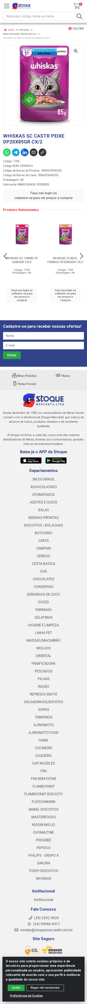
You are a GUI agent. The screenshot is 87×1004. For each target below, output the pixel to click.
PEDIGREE (43, 840)
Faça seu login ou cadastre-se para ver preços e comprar (43, 195)
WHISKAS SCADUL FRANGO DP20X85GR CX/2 (65, 260)
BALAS (43, 510)
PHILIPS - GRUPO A (44, 855)
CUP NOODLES (43, 763)
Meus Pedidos (27, 375)
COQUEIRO (43, 756)
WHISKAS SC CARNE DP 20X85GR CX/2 (22, 260)
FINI (43, 771)
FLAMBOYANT (44, 786)
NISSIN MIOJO (43, 825)
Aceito (16, 987)
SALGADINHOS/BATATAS (43, 702)
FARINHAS (43, 610)
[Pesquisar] (79, 16)
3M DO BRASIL (43, 479)
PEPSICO (43, 848)
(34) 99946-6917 (46, 924)
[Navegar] (5, 256)
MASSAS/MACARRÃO (43, 640)
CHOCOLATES (43, 579)
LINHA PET (43, 633)
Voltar (78, 29)
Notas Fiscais (26, 384)
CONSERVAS (43, 587)
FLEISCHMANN (43, 802)
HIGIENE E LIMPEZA (43, 625)
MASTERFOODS (43, 817)
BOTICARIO (43, 533)
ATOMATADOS (43, 495)
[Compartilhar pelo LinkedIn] (25, 152)
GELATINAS (44, 617)
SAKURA (43, 863)
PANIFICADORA (43, 664)
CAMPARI (43, 548)
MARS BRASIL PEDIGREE (33, 184)
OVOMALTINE (43, 832)
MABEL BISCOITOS (43, 809)
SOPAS (43, 710)
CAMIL (43, 740)
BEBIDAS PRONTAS (44, 518)
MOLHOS (43, 648)
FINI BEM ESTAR (43, 779)
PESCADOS (43, 671)
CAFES (43, 541)
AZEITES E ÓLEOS (43, 502)
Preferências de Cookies (26, 995)
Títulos (65, 375)
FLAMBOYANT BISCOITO (43, 794)
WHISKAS (43, 879)
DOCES (43, 602)
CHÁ (43, 571)
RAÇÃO (43, 687)
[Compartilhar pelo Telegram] (16, 152)
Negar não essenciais (45, 987)
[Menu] (6, 6)
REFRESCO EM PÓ (43, 694)
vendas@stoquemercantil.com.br (46, 930)
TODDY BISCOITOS (43, 871)
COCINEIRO (43, 748)
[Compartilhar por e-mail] (33, 152)
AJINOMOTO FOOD (43, 733)
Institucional (43, 900)
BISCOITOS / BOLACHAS (43, 525)
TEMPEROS (43, 717)
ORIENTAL (43, 656)
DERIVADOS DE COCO (43, 594)
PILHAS (44, 679)
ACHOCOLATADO (43, 487)
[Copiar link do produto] (42, 152)
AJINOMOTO (44, 725)
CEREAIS (43, 556)
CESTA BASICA (43, 564)
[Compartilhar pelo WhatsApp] (7, 152)
